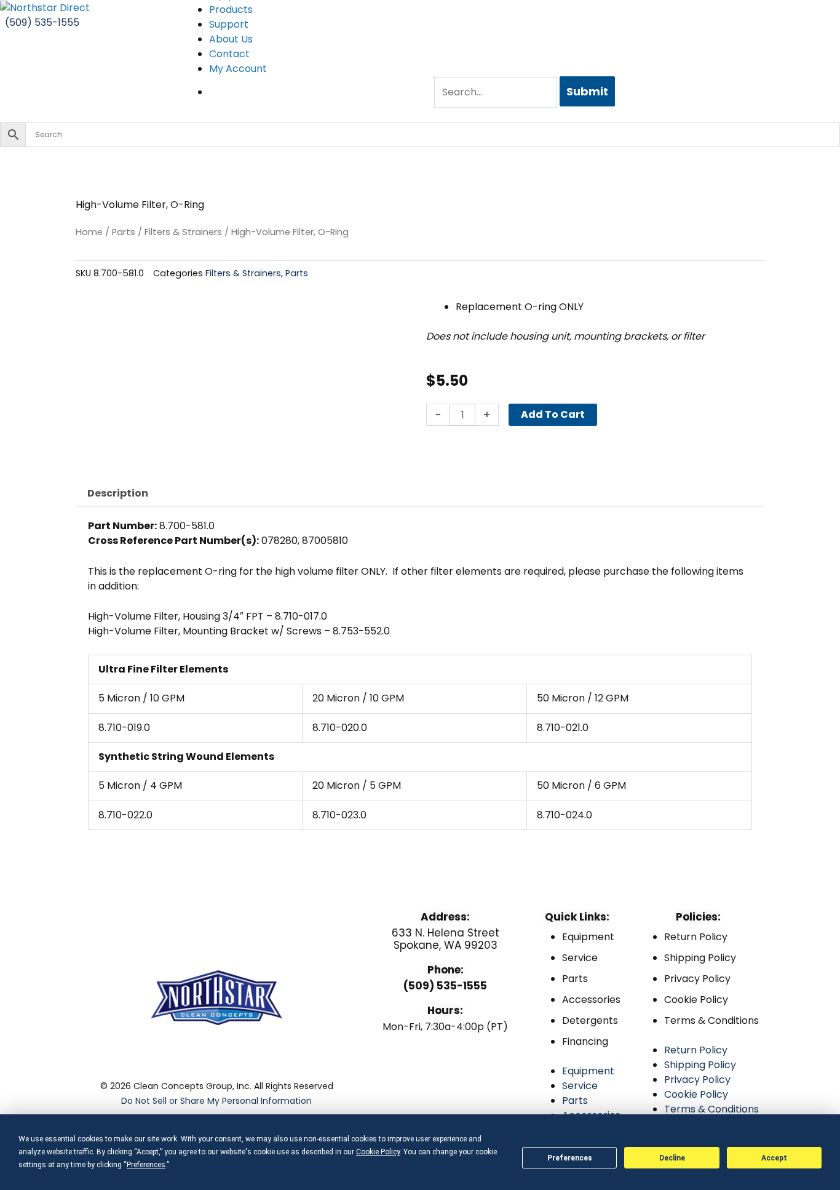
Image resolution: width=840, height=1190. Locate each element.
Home (89, 232)
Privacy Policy (697, 979)
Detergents (590, 1020)
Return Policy (695, 937)
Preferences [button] (146, 1164)
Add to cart (553, 414)
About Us (231, 39)
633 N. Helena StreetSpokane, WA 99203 (445, 938)
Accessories (591, 999)
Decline (672, 1158)
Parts (123, 232)
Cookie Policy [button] (378, 1152)
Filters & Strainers (183, 232)
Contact (229, 54)
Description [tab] (117, 493)
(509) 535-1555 (445, 985)
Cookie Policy (696, 999)
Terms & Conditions (711, 1020)
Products (231, 9)
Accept (774, 1158)
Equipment (588, 937)
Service (580, 958)
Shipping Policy (700, 958)
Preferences (569, 1158)
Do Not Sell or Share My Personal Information (216, 1101)
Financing (585, 1041)
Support (228, 24)
